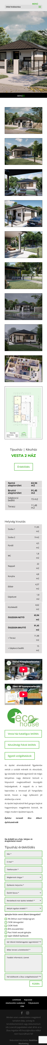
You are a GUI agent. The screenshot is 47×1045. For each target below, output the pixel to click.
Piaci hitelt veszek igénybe (19, 932)
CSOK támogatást (16, 922)
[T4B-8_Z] (23, 351)
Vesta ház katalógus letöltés (23, 733)
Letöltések (16, 1000)
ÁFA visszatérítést (16, 929)
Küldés (36, 983)
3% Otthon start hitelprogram (21, 919)
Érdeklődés (23, 466)
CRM (22, 1006)
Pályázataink (33, 1003)
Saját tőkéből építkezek (18, 935)
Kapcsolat (28, 1000)
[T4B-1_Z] (23, 133)
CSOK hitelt (13, 925)
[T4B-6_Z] (23, 289)
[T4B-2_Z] (23, 164)
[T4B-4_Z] (23, 226)
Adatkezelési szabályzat (15, 1003)
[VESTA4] (23, 439)
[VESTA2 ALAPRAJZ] (23, 382)
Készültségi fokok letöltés (22, 744)
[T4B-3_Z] (23, 195)
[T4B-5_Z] (23, 257)
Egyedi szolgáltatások (20, 755)
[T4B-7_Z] (23, 320)
